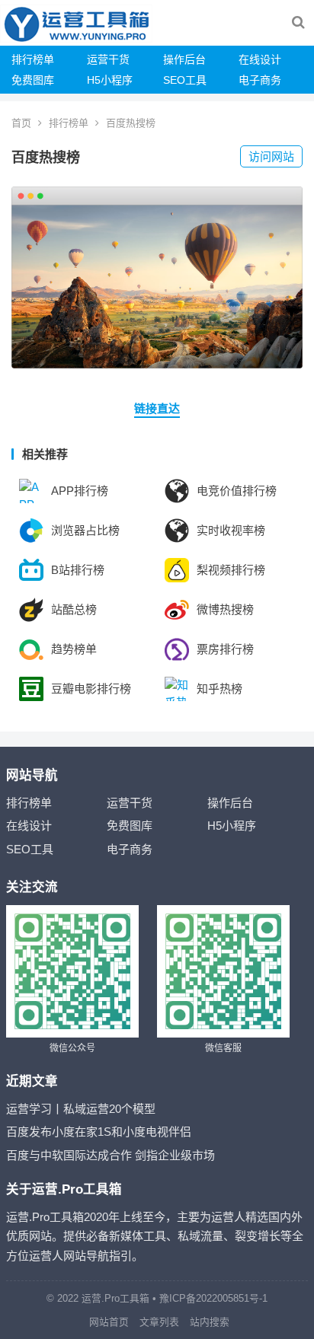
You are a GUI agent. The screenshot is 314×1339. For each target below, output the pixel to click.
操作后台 (184, 59)
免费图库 (32, 80)
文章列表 (159, 1322)
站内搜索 (209, 1322)
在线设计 (260, 59)
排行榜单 (32, 59)
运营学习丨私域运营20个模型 (80, 1108)
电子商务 (260, 80)
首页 (21, 123)
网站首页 (109, 1322)
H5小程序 (110, 80)
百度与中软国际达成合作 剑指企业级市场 (110, 1155)
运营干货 (108, 59)
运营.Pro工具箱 (115, 1298)
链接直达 (157, 408)
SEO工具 (185, 80)
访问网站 (271, 156)
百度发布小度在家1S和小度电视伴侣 (98, 1131)
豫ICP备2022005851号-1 (213, 1298)
